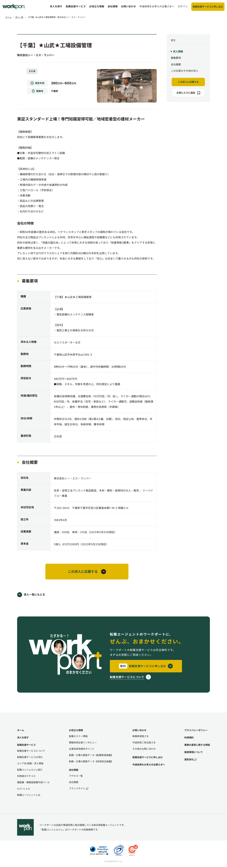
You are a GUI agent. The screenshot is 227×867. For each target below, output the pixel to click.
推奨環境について (193, 752)
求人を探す (23, 737)
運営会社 (189, 759)
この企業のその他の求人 (184, 71)
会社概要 (176, 64)
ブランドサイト (77, 788)
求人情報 (178, 51)
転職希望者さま (140, 736)
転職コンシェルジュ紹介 (30, 769)
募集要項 (176, 58)
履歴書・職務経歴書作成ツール (33, 782)
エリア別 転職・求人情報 (30, 763)
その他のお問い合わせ (144, 748)
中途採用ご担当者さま (144, 742)
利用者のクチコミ (26, 776)
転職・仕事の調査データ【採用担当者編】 (91, 761)
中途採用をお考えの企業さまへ (148, 764)
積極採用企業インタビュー (83, 742)
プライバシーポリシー (196, 730)
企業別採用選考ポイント (82, 748)
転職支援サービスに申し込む (147, 757)
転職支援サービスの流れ (30, 757)
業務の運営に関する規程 (197, 744)
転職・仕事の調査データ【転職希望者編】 (91, 755)
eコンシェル (23, 788)
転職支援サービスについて (31, 750)
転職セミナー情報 (78, 736)
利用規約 (189, 737)
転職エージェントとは (28, 794)
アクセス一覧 (76, 775)
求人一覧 (19, 17)
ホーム (8, 17)
